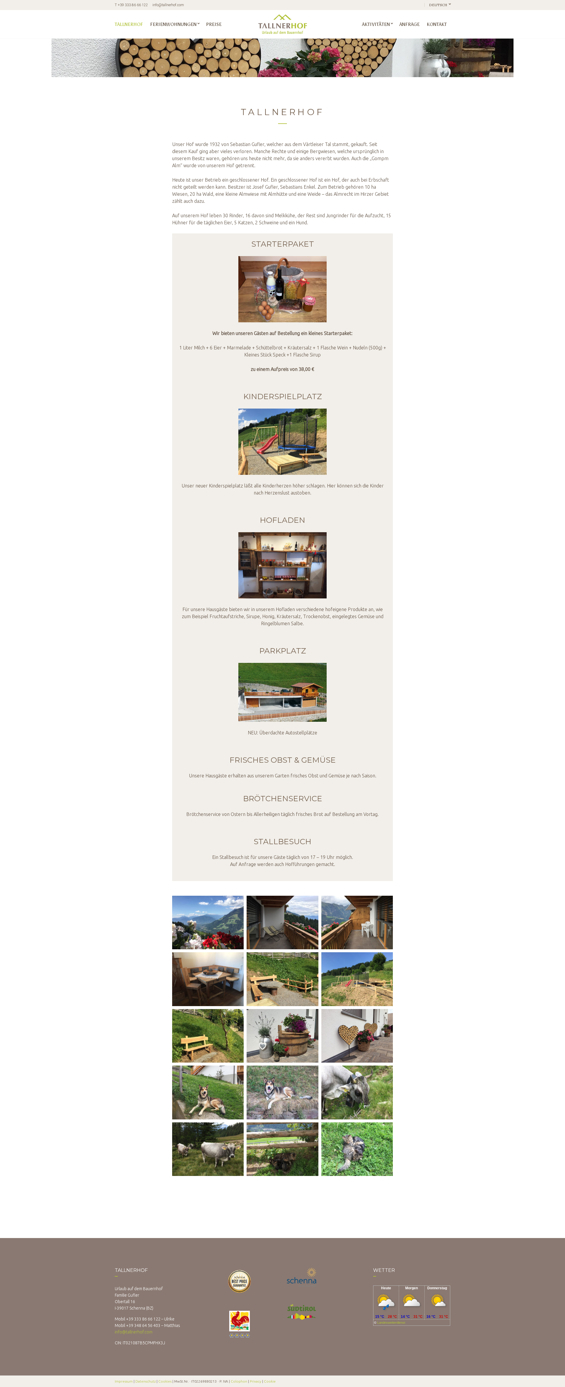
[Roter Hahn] (239, 1320)
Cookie (270, 1381)
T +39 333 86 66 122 (131, 5)
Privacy (255, 1381)
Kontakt (437, 24)
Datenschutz (145, 1381)
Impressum (124, 1381)
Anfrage (409, 24)
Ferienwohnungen (173, 24)
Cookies (165, 1381)
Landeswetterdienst (391, 1322)
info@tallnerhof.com (168, 5)
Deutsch (438, 5)
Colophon (239, 1381)
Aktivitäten (376, 24)
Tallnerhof (129, 24)
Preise (214, 24)
